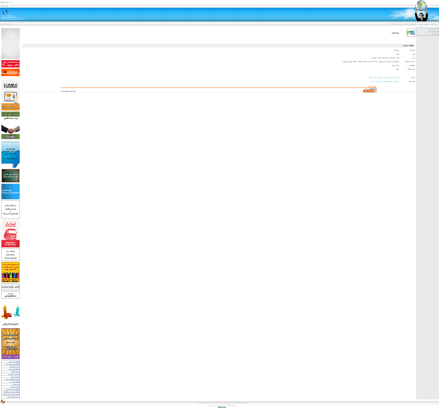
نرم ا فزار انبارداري (15, 366)
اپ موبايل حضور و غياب (13, 396)
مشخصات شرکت (433, 29)
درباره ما (392, 23)
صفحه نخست (434, 23)
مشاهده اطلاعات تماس (67, 91)
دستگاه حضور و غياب (14, 361)
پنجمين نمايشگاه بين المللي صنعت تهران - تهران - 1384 (383, 77)
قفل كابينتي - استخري (14, 374)
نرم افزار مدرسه (15, 376)
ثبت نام (2, 23)
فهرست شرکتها (423, 23)
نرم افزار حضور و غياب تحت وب (11, 394)
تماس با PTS (218, 402)
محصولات (435, 34)
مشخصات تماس (433, 31)
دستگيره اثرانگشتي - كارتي (13, 379)
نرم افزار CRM (16, 371)
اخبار (397, 23)
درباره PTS (238, 402)
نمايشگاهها (413, 23)
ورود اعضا (8, 23)
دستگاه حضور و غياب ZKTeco (12, 391)
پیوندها (205, 402)
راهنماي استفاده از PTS (228, 402)
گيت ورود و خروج (15, 386)
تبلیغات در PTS (199, 402)
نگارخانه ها (404, 23)
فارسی (11, 2)
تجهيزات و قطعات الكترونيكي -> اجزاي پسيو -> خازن (384, 81)
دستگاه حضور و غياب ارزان (12, 364)
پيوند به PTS (211, 402)
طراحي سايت (16, 384)
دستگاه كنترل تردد (15, 381)
